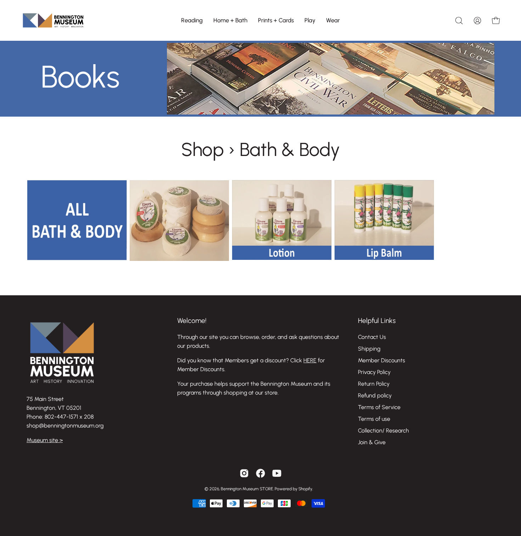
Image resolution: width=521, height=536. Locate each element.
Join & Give (372, 442)
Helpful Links (377, 321)
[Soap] (179, 259)
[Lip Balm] (384, 259)
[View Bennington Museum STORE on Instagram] (244, 473)
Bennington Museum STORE (247, 488)
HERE (309, 360)
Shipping (369, 348)
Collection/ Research (383, 430)
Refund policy (375, 395)
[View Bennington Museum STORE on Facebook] (260, 473)
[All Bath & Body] (77, 259)
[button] (192, 20)
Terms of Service (379, 407)
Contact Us (372, 337)
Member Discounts (381, 360)
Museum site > (45, 440)
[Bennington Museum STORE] (53, 20)
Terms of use (374, 418)
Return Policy (374, 383)
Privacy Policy (374, 372)
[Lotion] (281, 259)
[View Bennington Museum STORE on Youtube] (276, 473)
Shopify (305, 488)
